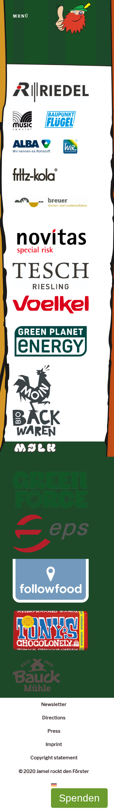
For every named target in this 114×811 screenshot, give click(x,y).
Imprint (54, 744)
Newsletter (53, 704)
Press (54, 731)
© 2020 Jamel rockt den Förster (54, 771)
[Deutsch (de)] (54, 785)
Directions (54, 718)
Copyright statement (54, 758)
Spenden (79, 798)
